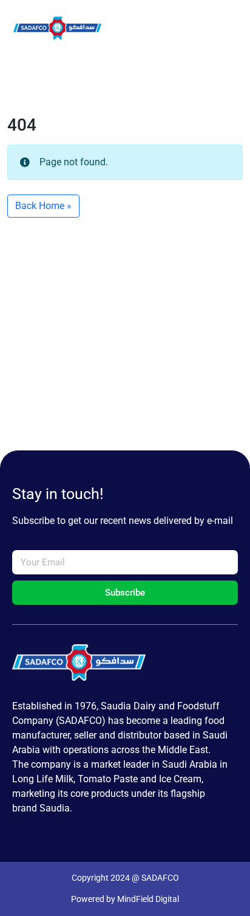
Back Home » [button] (43, 206)
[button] (149, 28)
